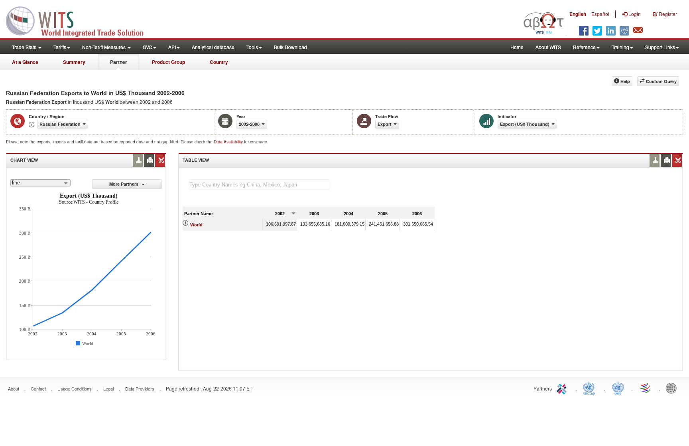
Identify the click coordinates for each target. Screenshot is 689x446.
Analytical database (213, 47)
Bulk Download (290, 47)
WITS (79, 20)
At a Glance (25, 61)
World (196, 224)
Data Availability (229, 142)
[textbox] (259, 184)
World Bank (673, 388)
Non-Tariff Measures (104, 47)
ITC (563, 388)
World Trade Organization (646, 388)
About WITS (548, 47)
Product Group (168, 61)
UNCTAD (590, 388)
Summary (74, 61)
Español (600, 13)
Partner (118, 61)
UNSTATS (618, 388)
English (577, 14)
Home (517, 47)
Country (219, 61)
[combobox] (40, 182)
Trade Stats (24, 47)
